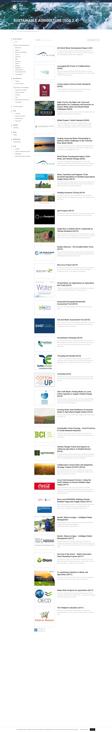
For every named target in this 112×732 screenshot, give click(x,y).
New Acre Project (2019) (67, 265)
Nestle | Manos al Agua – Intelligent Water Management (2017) (74, 537)
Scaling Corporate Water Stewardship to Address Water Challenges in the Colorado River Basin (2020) (74, 140)
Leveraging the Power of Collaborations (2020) (73, 67)
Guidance (17, 94)
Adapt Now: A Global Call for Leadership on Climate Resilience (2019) (75, 230)
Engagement (18, 67)
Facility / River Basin (20, 116)
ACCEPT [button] (92, 729)
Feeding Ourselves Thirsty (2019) (71, 193)
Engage (17, 50)
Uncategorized (18, 74)
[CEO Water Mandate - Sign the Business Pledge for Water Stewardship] (20, 7)
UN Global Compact (15, 1)
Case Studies (18, 102)
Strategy (17, 65)
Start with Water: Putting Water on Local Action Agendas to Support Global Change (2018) (74, 394)
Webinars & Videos (19, 92)
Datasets (17, 81)
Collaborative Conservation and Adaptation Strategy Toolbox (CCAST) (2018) (75, 466)
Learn (97, 6)
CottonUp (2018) (64, 374)
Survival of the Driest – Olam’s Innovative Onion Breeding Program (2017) (74, 555)
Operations (18, 61)
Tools (16, 97)
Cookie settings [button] (84, 729)
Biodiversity (18, 47)
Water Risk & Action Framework (22, 156)
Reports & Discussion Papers (22, 99)
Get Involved (80, 6)
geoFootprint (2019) (65, 211)
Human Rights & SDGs (20, 71)
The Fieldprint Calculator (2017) (70, 608)
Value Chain (18, 120)
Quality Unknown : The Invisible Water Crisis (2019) (75, 248)
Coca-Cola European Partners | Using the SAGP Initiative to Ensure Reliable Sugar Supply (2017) (74, 482)
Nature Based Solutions (21, 52)
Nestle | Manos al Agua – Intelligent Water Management (74, 518)
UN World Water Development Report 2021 (75, 48)
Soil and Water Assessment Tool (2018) (73, 320)
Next (43, 629)
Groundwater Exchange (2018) (69, 338)
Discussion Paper (19, 83)
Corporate (17, 113)
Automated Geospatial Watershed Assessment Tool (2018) (71, 303)
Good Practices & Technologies (21, 87)
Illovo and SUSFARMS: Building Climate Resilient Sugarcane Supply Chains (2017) (74, 500)
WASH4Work (18, 153)
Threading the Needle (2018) (69, 356)
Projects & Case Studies (21, 90)
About (90, 6)
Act (16, 41)
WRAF (16, 59)
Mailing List (87, 1)
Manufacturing (18, 118)
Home (12, 31)
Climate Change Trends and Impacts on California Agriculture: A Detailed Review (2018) (74, 449)
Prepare (17, 54)
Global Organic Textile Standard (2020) (73, 120)
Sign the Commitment (66, 6)
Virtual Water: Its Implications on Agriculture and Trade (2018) (75, 284)
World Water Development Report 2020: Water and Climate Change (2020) (73, 157)
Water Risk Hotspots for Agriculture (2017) (75, 590)
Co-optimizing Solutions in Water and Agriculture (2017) (72, 573)
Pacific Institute (24, 1)
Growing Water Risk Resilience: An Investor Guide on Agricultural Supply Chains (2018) (75, 411)
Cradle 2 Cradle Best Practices (22, 151)
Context (17, 63)
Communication (19, 69)
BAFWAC (17, 149)
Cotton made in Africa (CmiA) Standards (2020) (74, 85)
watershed (17, 56)
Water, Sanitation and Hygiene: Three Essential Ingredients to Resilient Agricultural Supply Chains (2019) (76, 176)
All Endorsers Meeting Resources (21, 45)
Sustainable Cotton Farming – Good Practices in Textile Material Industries (76, 429)
